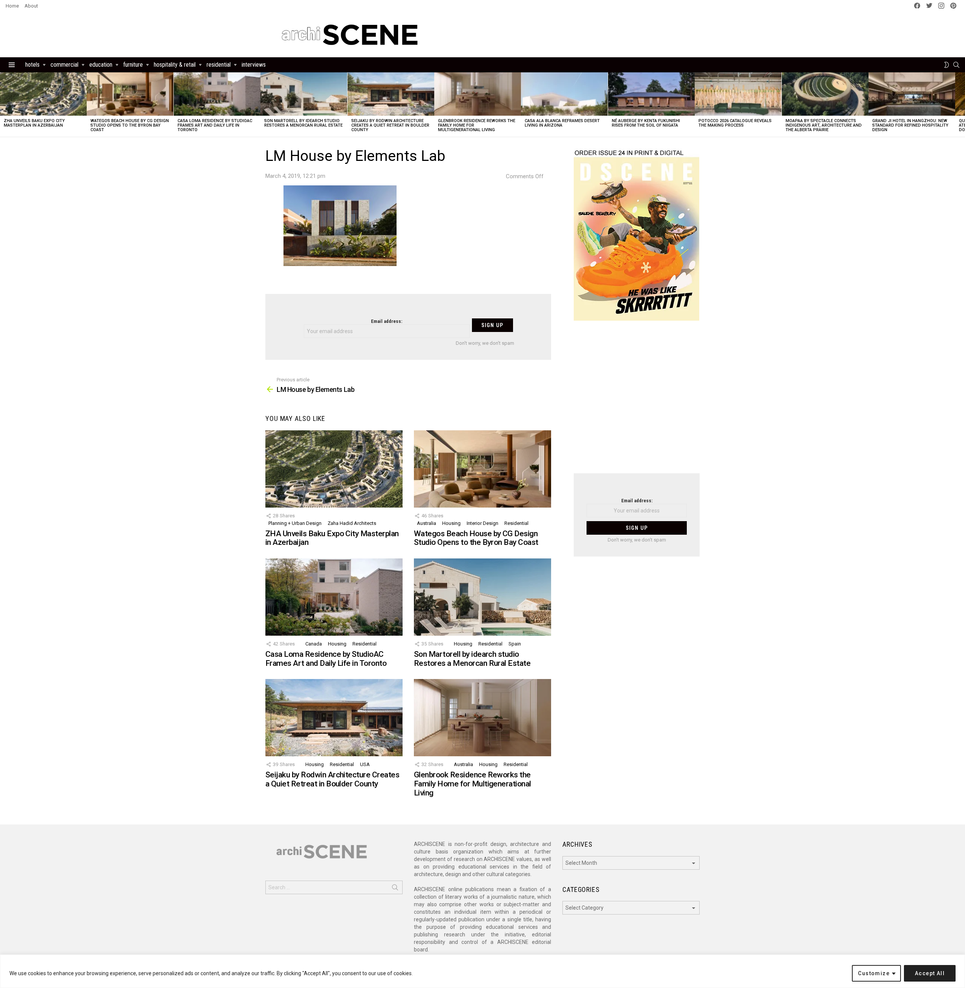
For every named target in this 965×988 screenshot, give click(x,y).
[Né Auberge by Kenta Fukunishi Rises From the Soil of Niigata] (651, 94)
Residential (219, 64)
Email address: (386, 321)
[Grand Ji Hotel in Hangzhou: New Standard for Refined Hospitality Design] (911, 94)
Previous (4, 104)
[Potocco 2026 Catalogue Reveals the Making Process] (738, 94)
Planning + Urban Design (295, 523)
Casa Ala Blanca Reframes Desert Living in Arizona (562, 123)
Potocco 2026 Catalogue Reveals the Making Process (735, 123)
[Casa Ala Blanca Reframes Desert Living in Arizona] (564, 94)
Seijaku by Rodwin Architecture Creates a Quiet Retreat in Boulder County (390, 125)
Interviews (254, 64)
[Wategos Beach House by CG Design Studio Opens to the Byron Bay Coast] (130, 94)
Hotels (32, 64)
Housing (451, 523)
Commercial (64, 64)
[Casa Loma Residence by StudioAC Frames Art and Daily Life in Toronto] (217, 94)
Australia (426, 523)
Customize (874, 973)
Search (395, 889)
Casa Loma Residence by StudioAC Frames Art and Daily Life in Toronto (215, 125)
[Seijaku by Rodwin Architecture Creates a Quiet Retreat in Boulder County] (391, 94)
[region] (482, 971)
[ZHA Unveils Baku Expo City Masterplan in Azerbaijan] (43, 94)
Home (12, 6)
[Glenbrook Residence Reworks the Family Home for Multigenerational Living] (477, 94)
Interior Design (482, 523)
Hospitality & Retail (175, 64)
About (31, 6)
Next (961, 104)
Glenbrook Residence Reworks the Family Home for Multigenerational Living (472, 783)
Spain (515, 644)
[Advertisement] (637, 402)
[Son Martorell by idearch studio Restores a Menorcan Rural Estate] (303, 94)
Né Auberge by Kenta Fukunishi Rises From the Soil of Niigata (646, 123)
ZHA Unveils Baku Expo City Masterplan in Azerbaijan (34, 123)
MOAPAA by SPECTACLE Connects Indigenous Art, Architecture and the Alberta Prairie (824, 125)
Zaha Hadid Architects (352, 523)
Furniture (133, 64)
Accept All (930, 973)
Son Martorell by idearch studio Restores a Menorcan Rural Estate (303, 123)
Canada (313, 644)
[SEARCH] (956, 65)
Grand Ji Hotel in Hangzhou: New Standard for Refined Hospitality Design (910, 125)
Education (100, 64)
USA (365, 764)
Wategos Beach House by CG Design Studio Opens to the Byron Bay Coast (129, 125)
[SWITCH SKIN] (947, 65)
